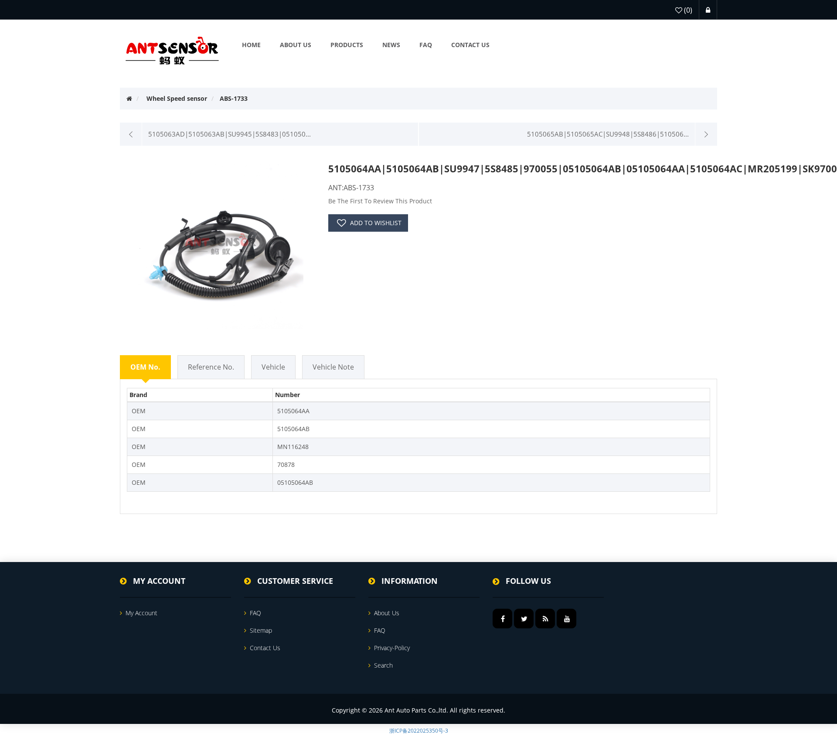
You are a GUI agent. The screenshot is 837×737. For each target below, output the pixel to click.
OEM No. (145, 367)
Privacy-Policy (392, 648)
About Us (386, 613)
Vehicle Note (333, 367)
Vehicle (273, 367)
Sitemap (261, 630)
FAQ (255, 613)
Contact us (265, 648)
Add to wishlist (375, 223)
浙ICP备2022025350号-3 (418, 730)
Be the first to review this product (380, 201)
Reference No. (211, 367)
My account (141, 613)
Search (383, 665)
